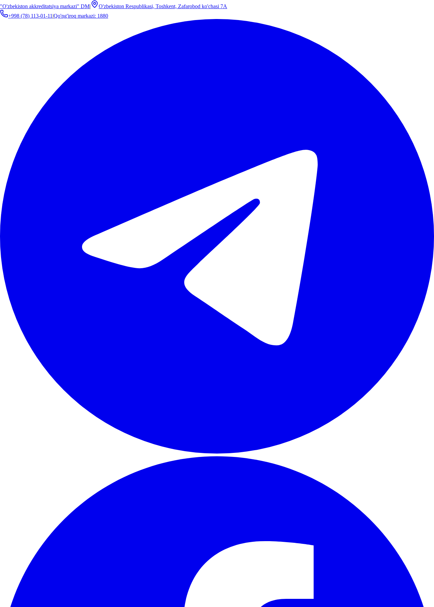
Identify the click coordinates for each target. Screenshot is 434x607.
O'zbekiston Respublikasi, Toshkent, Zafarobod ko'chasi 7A (163, 6)
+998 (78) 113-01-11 (30, 16)
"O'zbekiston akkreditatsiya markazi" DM (45, 6)
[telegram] (217, 452)
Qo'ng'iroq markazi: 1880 (81, 16)
